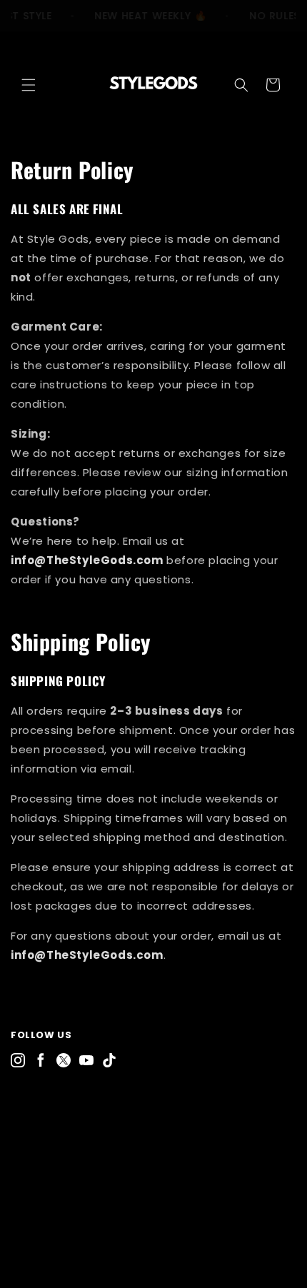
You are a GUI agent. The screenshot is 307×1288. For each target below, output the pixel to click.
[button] (28, 85)
